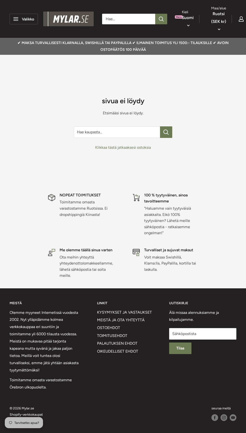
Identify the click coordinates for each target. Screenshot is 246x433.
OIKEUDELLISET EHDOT (117, 351)
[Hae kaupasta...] (166, 132)
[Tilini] (241, 19)
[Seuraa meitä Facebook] (214, 417)
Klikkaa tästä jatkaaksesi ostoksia (123, 147)
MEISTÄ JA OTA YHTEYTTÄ (121, 320)
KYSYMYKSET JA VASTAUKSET (124, 312)
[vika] (161, 19)
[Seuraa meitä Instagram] (224, 417)
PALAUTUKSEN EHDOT (117, 343)
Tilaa (180, 348)
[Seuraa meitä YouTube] (233, 417)
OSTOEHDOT (108, 327)
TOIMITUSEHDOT (112, 335)
